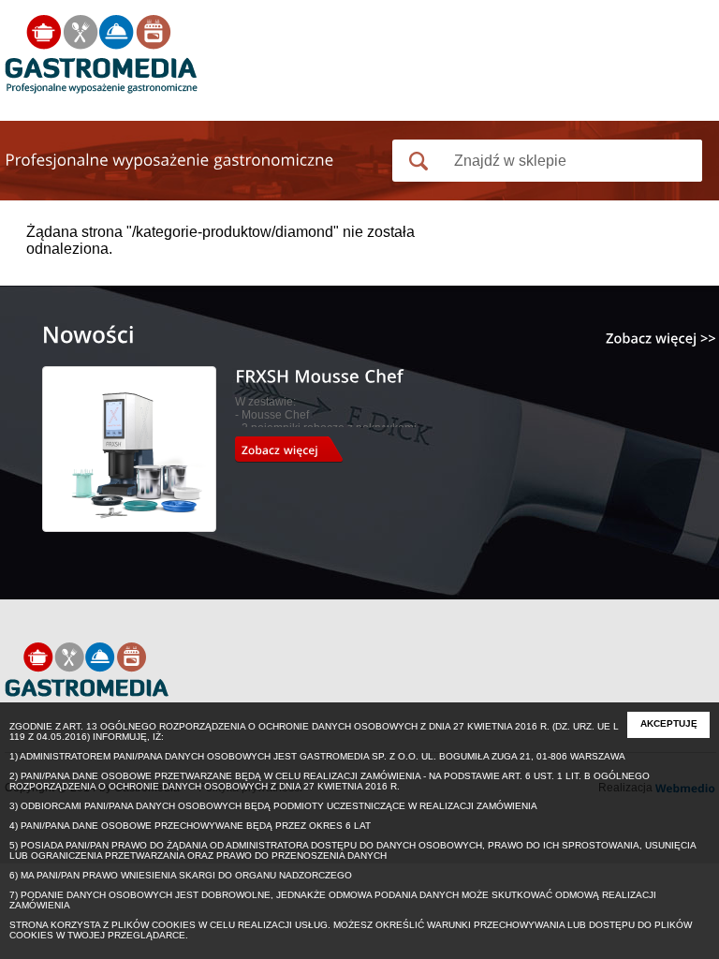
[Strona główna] (101, 56)
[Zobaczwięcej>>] (661, 338)
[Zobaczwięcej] (295, 449)
